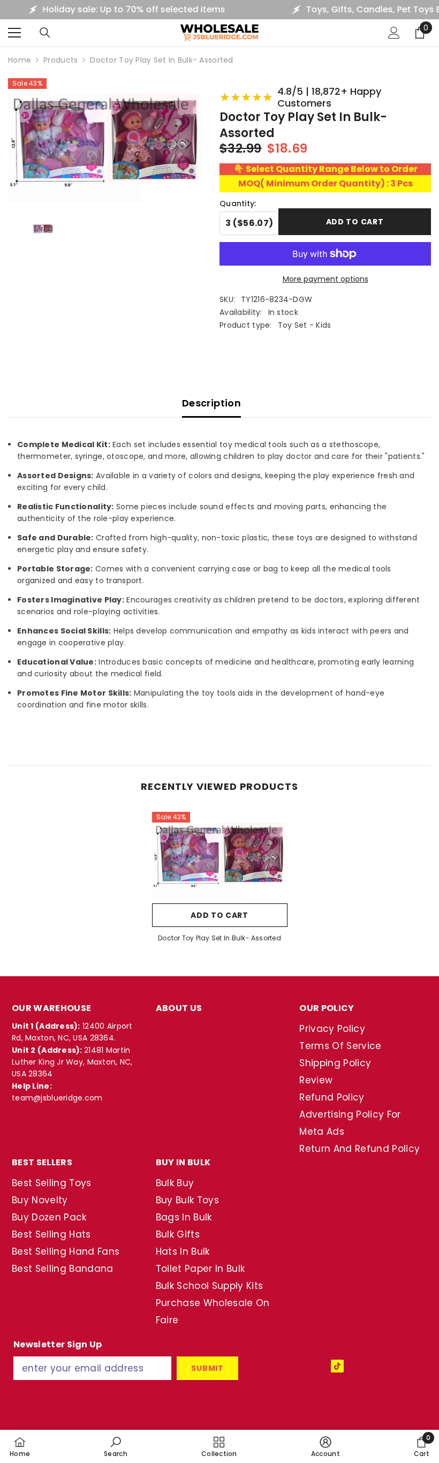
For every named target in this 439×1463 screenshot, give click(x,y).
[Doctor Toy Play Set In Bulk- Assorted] (219, 855)
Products (60, 60)
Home (19, 60)
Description (211, 403)
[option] (220, 880)
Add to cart (355, 222)
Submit (207, 1368)
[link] (115, 1446)
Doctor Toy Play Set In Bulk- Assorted (219, 937)
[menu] (14, 32)
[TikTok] (337, 1366)
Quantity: (238, 203)
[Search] (45, 32)
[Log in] (394, 33)
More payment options (325, 279)
